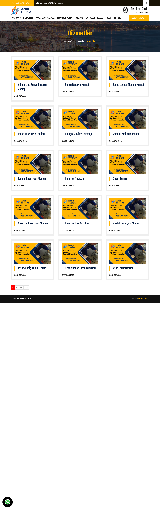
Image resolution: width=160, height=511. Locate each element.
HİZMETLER (28, 18)
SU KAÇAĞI (79, 18)
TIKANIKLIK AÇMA (64, 18)
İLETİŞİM (117, 18)
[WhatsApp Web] (7, 502)
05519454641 (138, 18)
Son (26, 287)
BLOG (109, 18)
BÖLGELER (90, 18)
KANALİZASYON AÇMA (45, 18)
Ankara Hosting (143, 299)
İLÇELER (100, 18)
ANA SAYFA (16, 18)
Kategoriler (80, 42)
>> (21, 287)
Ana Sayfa (68, 42)
